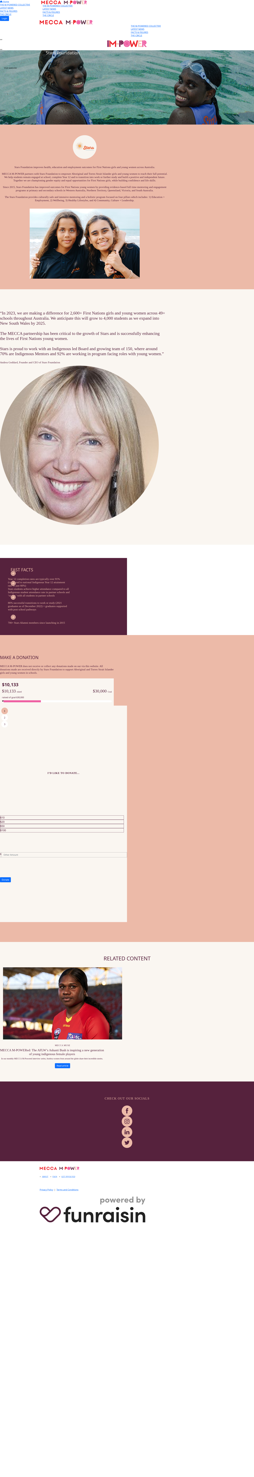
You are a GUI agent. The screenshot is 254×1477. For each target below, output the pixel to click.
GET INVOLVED (68, 1177)
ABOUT (45, 1177)
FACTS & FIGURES (51, 12)
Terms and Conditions (67, 1189)
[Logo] (64, 2)
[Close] (1, 49)
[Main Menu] (1, 39)
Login (4, 18)
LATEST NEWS (49, 9)
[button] (62, 817)
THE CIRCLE (48, 15)
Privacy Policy (46, 1189)
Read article (62, 1065)
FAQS (55, 1177)
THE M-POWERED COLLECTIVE (58, 5)
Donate (52, 62)
